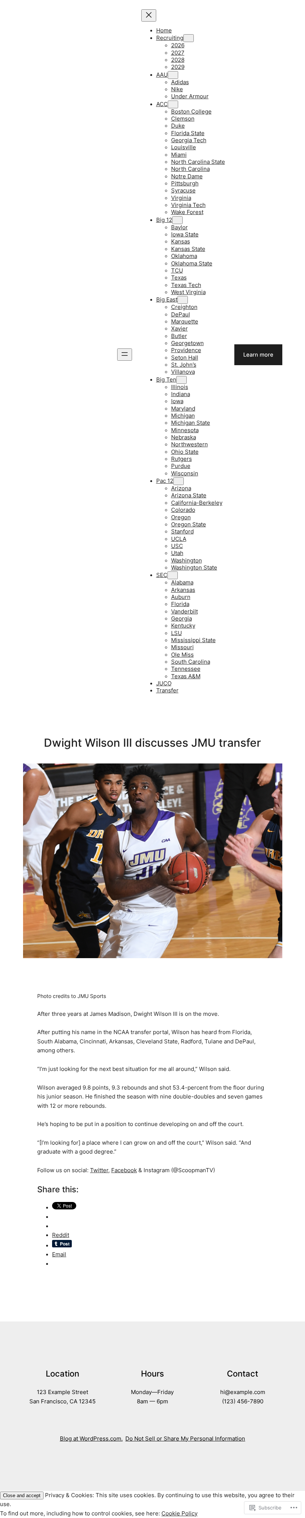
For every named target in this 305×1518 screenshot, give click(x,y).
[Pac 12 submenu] (178, 481)
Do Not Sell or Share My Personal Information (185, 1438)
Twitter (99, 1170)
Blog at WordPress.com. (91, 1438)
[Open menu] (124, 354)
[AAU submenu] (173, 75)
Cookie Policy (179, 1513)
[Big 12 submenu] (177, 220)
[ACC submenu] (173, 104)
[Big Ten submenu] (181, 380)
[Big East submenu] (182, 300)
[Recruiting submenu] (188, 38)
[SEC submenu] (172, 575)
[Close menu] (148, 15)
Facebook (124, 1170)
